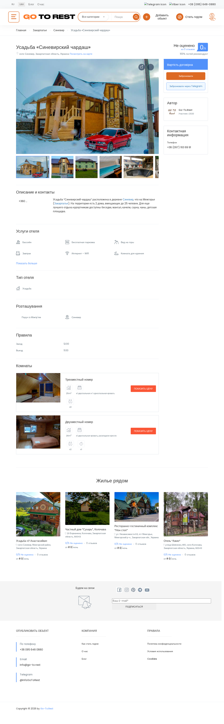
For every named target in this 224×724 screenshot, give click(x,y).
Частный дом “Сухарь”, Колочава (85, 529)
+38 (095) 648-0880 (202, 4)
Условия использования (160, 651)
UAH (22, 4)
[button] (150, 145)
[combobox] (93, 17)
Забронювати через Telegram (185, 86)
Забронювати (186, 76)
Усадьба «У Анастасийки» (31, 541)
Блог (31, 4)
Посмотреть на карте (81, 53)
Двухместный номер (79, 422)
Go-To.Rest (185, 110)
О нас (40, 4)
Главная (21, 30)
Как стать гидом (90, 643)
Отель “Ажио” (172, 541)
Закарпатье (40, 30)
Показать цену (143, 388)
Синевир (58, 30)
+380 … (23, 201)
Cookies (152, 658)
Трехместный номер (79, 380)
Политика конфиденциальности (164, 643)
